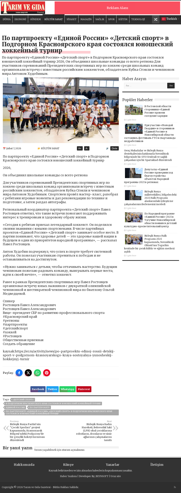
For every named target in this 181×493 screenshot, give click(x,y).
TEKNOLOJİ (138, 19)
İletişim (157, 465)
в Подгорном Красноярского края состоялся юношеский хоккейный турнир (53, 403)
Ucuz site (115, 476)
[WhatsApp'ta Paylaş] (37, 372)
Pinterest (84, 389)
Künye (68, 465)
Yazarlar (112, 465)
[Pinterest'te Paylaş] (46, 372)
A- (87, 148)
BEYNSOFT (102, 476)
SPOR (111, 19)
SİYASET (72, 19)
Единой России (15, 407)
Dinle (114, 148)
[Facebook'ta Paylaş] (19, 372)
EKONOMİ (20, 19)
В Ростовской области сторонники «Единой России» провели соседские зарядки (157, 111)
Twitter (52, 389)
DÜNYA (7, 19)
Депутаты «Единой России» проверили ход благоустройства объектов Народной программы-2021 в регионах (148, 176)
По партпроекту (40, 407)
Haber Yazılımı (68, 476)
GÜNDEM (35, 19)
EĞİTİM (122, 19)
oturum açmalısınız (73, 449)
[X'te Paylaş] (28, 372)
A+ (79, 148)
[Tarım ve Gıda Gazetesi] (23, 7)
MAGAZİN (86, 19)
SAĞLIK (99, 19)
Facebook (38, 389)
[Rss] (175, 487)
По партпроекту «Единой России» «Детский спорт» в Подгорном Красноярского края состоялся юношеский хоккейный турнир (59, 412)
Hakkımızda (24, 465)
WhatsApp (67, 389)
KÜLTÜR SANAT (53, 19)
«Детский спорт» (23, 399)
